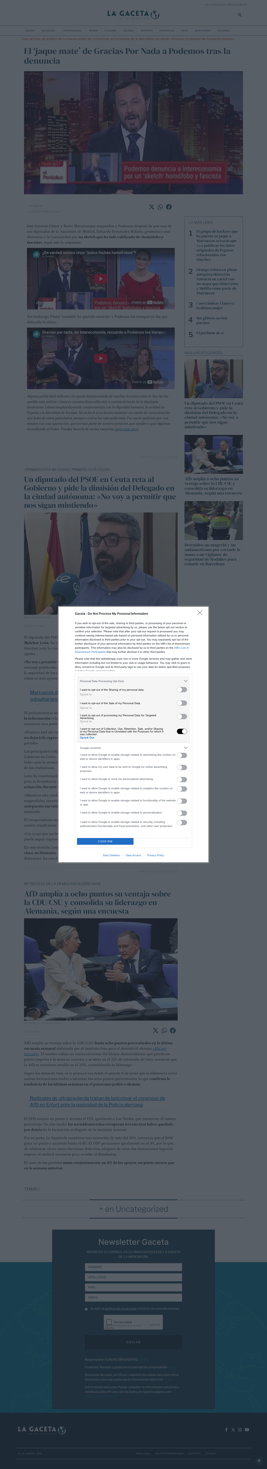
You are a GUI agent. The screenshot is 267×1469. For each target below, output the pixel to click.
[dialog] (133, 734)
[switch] (182, 689)
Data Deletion (111, 855)
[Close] (201, 614)
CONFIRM (105, 841)
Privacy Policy (155, 855)
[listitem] (133, 681)
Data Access (133, 855)
